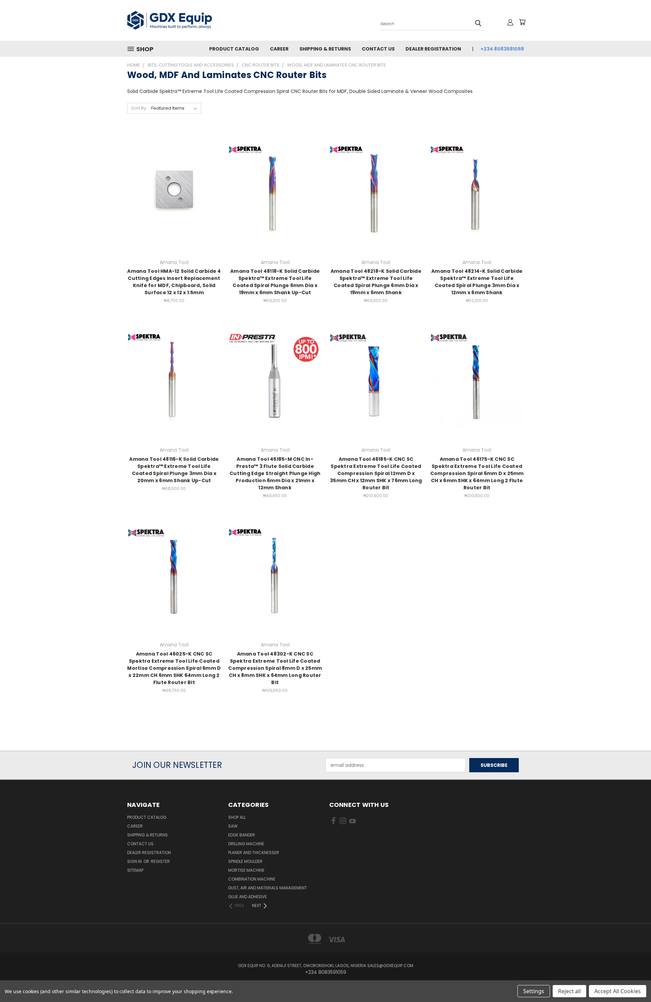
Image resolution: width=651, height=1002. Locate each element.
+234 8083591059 (502, 48)
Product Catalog (234, 48)
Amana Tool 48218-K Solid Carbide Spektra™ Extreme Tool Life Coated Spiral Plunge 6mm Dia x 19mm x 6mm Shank (376, 282)
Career (279, 48)
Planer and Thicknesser (253, 852)
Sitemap (135, 870)
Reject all (569, 991)
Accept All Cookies (617, 991)
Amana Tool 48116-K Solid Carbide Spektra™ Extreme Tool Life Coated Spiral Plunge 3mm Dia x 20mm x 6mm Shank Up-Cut (174, 470)
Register (160, 861)
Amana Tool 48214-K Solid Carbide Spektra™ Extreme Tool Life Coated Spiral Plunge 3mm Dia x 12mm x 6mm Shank (476, 282)
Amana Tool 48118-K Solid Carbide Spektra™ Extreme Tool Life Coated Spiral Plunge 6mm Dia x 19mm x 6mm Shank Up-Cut (275, 282)
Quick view (174, 178)
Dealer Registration (433, 48)
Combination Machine (251, 879)
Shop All (237, 817)
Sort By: (139, 108)
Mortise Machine (246, 870)
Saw (233, 826)
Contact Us (378, 48)
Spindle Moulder (245, 861)
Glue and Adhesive (247, 897)
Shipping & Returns (325, 48)
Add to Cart (174, 204)
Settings (533, 991)
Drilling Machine (246, 844)
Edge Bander (241, 835)
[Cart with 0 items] (522, 22)
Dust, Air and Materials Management (267, 888)
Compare (172, 191)
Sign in (135, 861)
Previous (633, 980)
